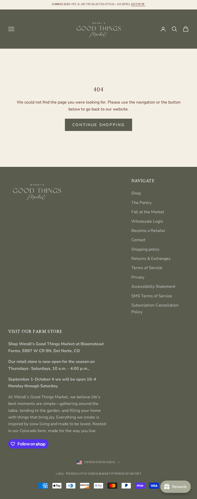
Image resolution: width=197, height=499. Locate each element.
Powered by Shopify (126, 474)
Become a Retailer (148, 230)
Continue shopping (98, 124)
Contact (138, 240)
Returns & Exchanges (151, 258)
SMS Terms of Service (151, 296)
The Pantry (141, 203)
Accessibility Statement (153, 286)
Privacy (137, 277)
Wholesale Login (147, 221)
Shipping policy (145, 249)
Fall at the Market (147, 212)
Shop (136, 193)
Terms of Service (146, 268)
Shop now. (138, 4)
